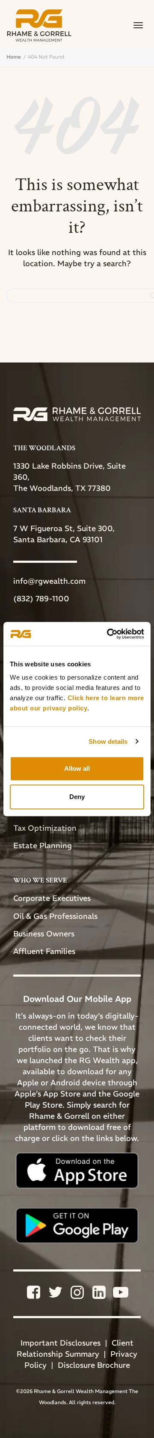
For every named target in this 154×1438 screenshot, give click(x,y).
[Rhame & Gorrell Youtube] (120, 1295)
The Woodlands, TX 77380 (62, 488)
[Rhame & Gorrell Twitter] (56, 1295)
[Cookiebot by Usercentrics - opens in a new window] (108, 633)
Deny (77, 796)
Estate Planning (42, 845)
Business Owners (43, 934)
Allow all (77, 768)
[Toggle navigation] (138, 25)
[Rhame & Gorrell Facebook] (34, 1295)
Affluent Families (44, 951)
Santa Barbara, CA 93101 (58, 539)
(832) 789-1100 (41, 598)
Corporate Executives (52, 898)
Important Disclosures (61, 1343)
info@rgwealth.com (49, 581)
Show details (108, 741)
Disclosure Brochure (94, 1365)
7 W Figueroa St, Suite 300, (64, 528)
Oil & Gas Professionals (55, 916)
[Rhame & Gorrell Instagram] (78, 1295)
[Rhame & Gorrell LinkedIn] (100, 1295)
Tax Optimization (45, 828)
